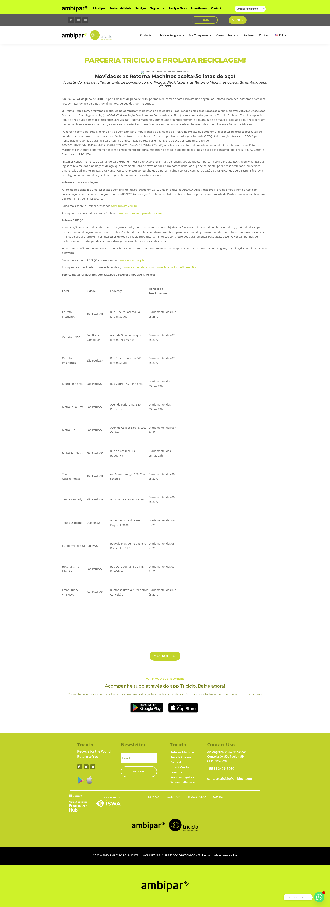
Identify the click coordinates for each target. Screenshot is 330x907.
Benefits (176, 772)
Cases (220, 35)
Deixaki (175, 762)
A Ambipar (98, 8)
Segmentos (157, 8)
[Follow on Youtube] (78, 20)
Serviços (140, 8)
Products (146, 35)
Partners (249, 35)
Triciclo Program (170, 35)
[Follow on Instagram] (71, 20)
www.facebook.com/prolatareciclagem (140, 213)
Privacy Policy (197, 796)
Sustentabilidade (120, 8)
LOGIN (204, 20)
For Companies (198, 35)
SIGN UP (237, 20)
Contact (216, 8)
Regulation (172, 796)
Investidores (199, 8)
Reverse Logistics (182, 777)
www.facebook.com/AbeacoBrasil (178, 267)
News (231, 35)
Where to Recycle (182, 782)
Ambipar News (178, 8)
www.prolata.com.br (124, 206)
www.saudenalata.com (138, 267)
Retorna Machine (182, 752)
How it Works (179, 767)
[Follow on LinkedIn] (85, 20)
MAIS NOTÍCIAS (165, 656)
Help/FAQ (153, 796)
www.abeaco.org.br (132, 260)
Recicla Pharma (180, 757)
